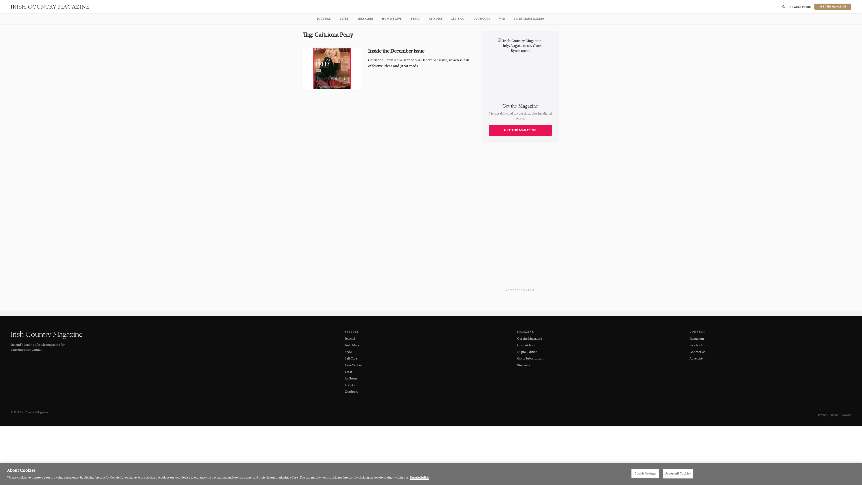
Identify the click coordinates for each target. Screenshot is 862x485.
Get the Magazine (520, 130)
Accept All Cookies (678, 473)
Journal (324, 18)
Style (344, 18)
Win (502, 18)
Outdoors (482, 18)
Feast (415, 18)
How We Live (392, 18)
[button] (783, 6)
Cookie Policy (419, 477)
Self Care (365, 18)
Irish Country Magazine (50, 7)
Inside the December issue (396, 51)
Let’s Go (458, 18)
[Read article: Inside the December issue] (332, 68)
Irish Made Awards (529, 18)
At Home (435, 18)
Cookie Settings (645, 473)
